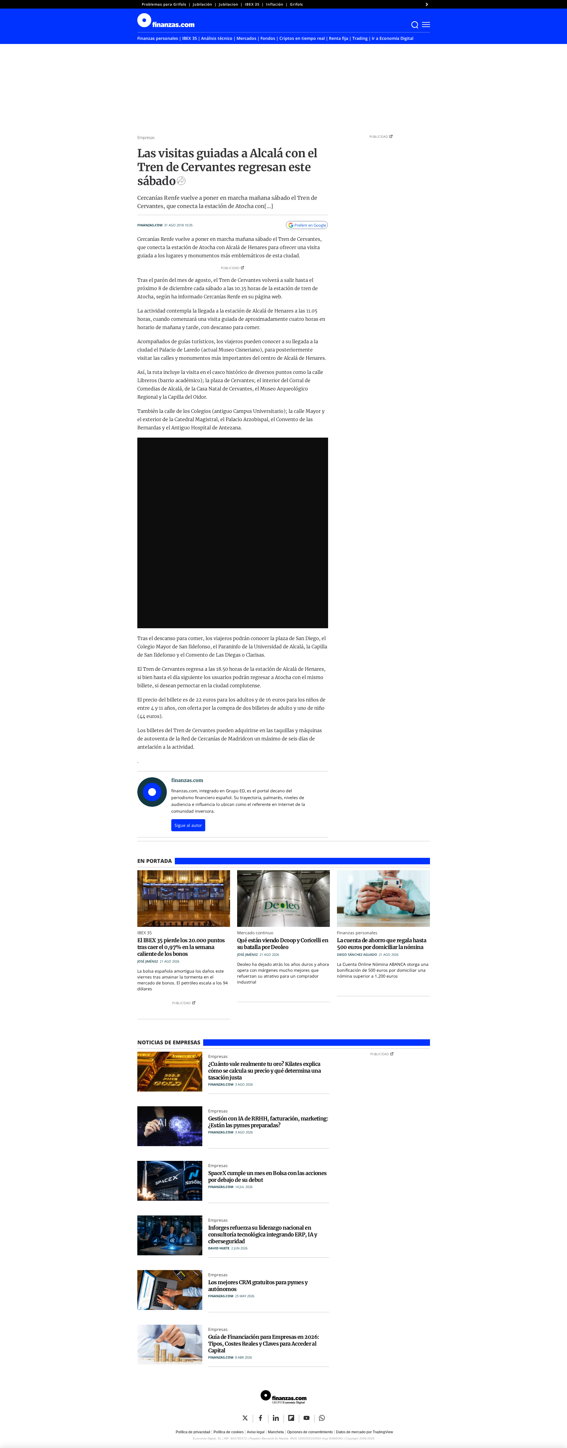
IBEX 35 (252, 4)
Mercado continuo (255, 932)
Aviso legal (256, 1432)
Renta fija (338, 38)
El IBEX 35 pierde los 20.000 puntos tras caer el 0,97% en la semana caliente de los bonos (181, 947)
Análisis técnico (216, 38)
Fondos (267, 38)
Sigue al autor (188, 825)
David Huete (218, 1248)
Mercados (246, 38)
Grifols (296, 4)
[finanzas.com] (283, 1398)
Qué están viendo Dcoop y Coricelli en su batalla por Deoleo (282, 943)
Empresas (146, 137)
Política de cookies (229, 1432)
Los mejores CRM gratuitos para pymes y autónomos (258, 1285)
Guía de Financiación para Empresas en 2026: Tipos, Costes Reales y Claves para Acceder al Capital (263, 1344)
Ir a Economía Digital (392, 38)
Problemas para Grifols (164, 4)
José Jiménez (147, 961)
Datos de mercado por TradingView (364, 1432)
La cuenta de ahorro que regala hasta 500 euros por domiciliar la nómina (381, 943)
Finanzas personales (157, 38)
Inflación (275, 4)
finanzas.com (149, 225)
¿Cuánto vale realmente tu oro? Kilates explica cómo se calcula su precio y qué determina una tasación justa (264, 1071)
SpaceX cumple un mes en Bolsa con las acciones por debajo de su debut (267, 1176)
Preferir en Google (310, 225)
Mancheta (276, 1432)
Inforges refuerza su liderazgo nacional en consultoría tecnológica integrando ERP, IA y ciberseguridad (262, 1234)
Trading (360, 38)
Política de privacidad (193, 1432)
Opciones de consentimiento (310, 1432)
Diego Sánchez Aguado (357, 954)
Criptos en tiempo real (302, 38)
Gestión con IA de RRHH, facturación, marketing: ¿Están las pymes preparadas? (268, 1122)
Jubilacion (228, 4)
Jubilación (202, 4)
